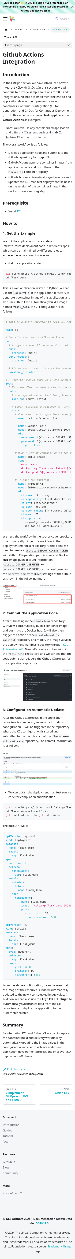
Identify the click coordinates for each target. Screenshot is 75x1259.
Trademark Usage (59, 1246)
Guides (7, 1130)
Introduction (11, 1125)
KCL (19, 211)
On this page (13, 45)
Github (25, 10)
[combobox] (62, 19)
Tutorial (8, 1136)
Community (10, 1173)
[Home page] (6, 29)
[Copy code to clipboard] (68, 273)
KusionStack (11, 1193)
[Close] (72, 6)
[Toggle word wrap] (62, 273)
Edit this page (16, 1069)
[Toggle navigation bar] (5, 18)
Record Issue (42, 10)
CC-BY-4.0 (42, 1223)
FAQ (5, 1142)
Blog (6, 1167)
